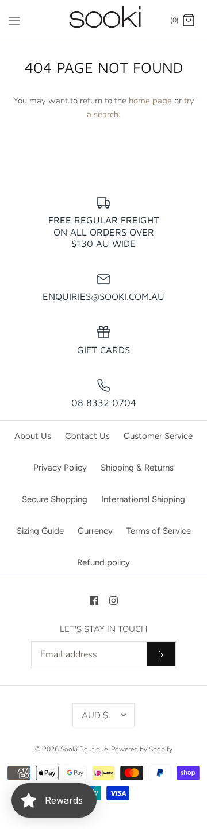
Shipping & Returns (137, 467)
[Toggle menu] (14, 19)
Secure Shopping (54, 499)
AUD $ (95, 715)
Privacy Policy (60, 467)
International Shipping (143, 499)
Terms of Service (158, 531)
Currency (95, 531)
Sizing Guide (40, 531)
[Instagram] (113, 600)
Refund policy (103, 562)
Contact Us (87, 436)
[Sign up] (161, 654)
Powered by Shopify (141, 749)
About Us (32, 436)
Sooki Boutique (84, 749)
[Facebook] (94, 600)
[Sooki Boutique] (104, 20)
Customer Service (158, 436)
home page (150, 100)
